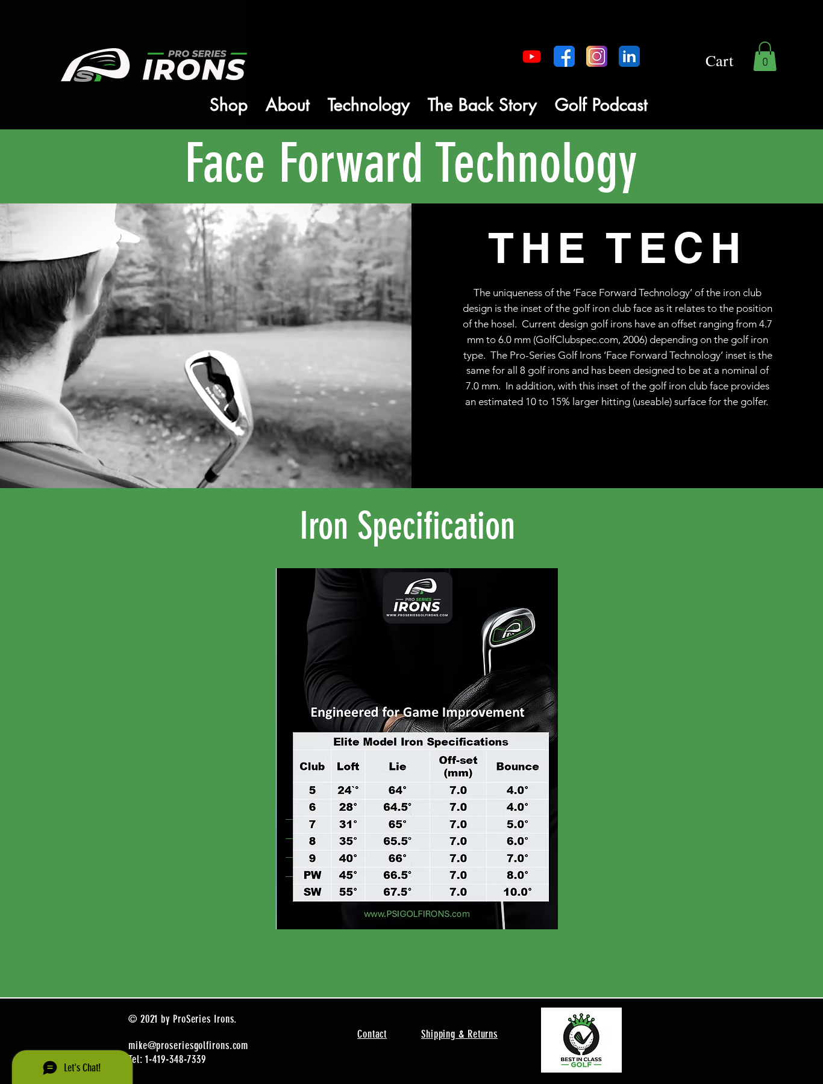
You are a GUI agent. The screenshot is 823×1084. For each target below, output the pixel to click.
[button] (765, 56)
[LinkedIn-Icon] (629, 56)
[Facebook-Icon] (564, 56)
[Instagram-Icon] (596, 56)
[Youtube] (531, 56)
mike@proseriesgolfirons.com (188, 1045)
